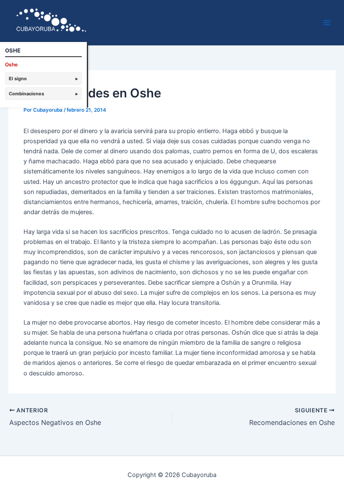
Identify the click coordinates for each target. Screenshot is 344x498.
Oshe (11, 64)
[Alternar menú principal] (327, 22)
